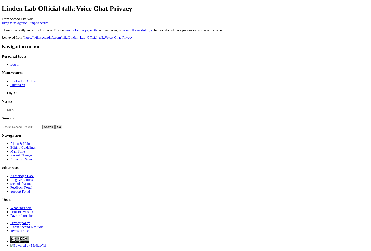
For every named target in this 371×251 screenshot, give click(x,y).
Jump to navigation (14, 23)
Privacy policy (20, 223)
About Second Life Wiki (27, 227)
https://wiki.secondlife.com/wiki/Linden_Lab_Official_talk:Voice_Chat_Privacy (78, 37)
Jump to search (38, 23)
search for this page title (81, 30)
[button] (4, 92)
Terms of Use (19, 231)
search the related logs (137, 30)
